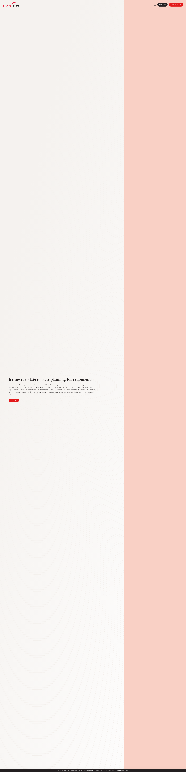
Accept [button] (126, 770)
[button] (162, 5)
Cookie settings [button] (120, 770)
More (12, 400)
